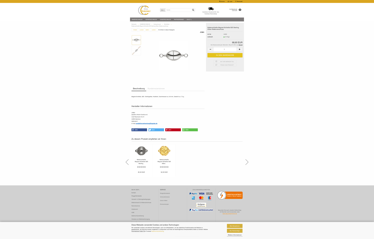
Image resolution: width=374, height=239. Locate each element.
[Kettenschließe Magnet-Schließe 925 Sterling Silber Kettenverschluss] (173, 55)
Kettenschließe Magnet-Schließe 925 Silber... (164, 161)
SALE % (189, 19)
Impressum (134, 209)
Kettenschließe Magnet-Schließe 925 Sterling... (141, 161)
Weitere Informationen (235, 235)
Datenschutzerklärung (158, 231)
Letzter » (154, 30)
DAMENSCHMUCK (137, 19)
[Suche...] (193, 10)
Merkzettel (239, 1)
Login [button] (230, 1)
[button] (210, 49)
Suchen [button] (222, 1)
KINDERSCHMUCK (165, 19)
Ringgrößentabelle (136, 196)
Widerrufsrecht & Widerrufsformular (141, 202)
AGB (132, 212)
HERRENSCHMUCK (151, 19)
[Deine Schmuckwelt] (144, 10)
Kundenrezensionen (156, 88)
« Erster (134, 30)
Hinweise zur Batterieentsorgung (140, 219)
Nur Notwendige (235, 231)
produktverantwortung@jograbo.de (146, 123)
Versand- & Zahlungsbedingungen (140, 199)
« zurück (141, 30)
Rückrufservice (135, 206)
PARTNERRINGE (179, 19)
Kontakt (133, 192)
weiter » (148, 30)
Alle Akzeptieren (235, 226)
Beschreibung (139, 88)
